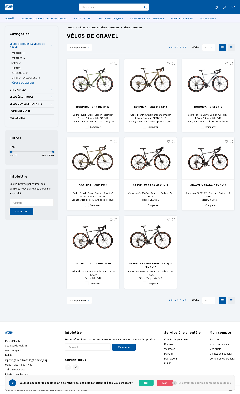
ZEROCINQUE (19, 72)
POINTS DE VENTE (182, 18)
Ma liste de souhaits (221, 353)
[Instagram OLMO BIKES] (76, 367)
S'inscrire (214, 339)
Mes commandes (219, 344)
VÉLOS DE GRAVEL (22, 82)
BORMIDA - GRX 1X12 (93, 185)
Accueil (9, 18)
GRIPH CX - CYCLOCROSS (25, 77)
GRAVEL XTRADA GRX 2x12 (208, 185)
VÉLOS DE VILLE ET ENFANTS (147, 18)
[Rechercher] (145, 7)
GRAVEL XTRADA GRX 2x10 (93, 263)
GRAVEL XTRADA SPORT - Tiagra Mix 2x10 (151, 265)
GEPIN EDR (18, 58)
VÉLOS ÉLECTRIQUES (110, 18)
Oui (146, 382)
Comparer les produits (222, 358)
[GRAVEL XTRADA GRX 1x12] (150, 158)
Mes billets (215, 349)
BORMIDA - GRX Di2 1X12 (150, 106)
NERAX (16, 63)
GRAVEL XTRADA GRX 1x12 (150, 185)
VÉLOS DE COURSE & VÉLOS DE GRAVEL (44, 18)
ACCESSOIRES (208, 18)
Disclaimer (170, 344)
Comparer (95, 126)
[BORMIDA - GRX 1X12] (93, 158)
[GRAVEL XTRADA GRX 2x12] (208, 158)
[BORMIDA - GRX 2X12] (208, 80)
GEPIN (15, 68)
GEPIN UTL (18, 53)
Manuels (169, 353)
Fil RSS (167, 363)
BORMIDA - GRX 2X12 (208, 106)
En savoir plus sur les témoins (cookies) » (205, 382)
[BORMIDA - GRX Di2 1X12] (150, 80)
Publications (170, 358)
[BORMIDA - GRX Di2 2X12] (93, 80)
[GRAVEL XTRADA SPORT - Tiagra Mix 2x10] (150, 237)
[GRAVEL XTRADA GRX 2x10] (93, 237)
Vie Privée (169, 349)
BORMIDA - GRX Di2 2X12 (92, 106)
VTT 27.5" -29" (82, 18)
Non (164, 382)
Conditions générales (176, 339)
